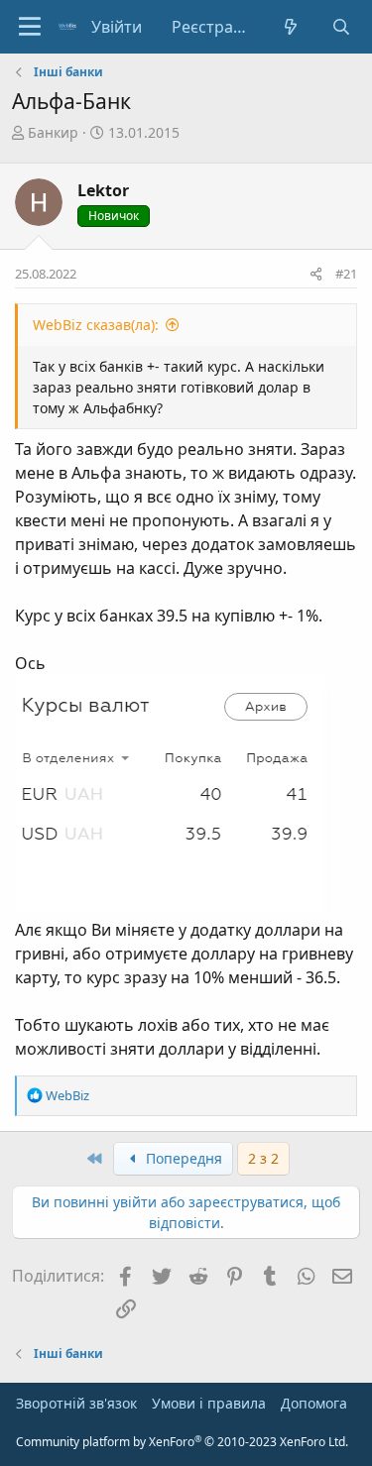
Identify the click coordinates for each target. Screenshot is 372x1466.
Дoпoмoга (314, 1403)
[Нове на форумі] (291, 27)
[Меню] (30, 27)
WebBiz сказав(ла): (96, 324)
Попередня (182, 1158)
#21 (346, 273)
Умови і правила (209, 1403)
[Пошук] (340, 27)
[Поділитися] (316, 274)
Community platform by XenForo (182, 1441)
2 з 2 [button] (263, 1158)
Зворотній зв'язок (76, 1403)
